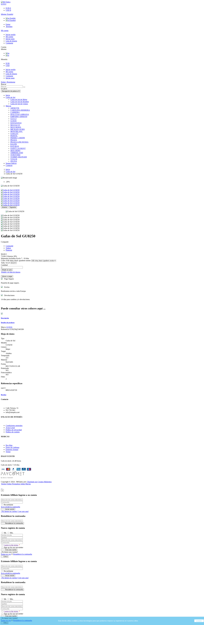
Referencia (5, 329)
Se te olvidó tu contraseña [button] (10, 507)
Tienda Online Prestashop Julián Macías (16, 484)
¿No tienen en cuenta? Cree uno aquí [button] (14, 511)
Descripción (5, 318)
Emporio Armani (12, 450)
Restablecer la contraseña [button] (22, 554)
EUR (8, 63)
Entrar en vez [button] (6, 554)
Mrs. (11, 533)
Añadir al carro (7, 270)
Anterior (4, 207)
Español (12, 20)
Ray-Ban (9, 445)
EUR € (8, 8)
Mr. (5, 533)
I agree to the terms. (11, 545)
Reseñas (3, 395)
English (12, 18)
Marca (3, 327)
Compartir (9, 246)
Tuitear (8, 248)
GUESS (9, 327)
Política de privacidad (14, 430)
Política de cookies (13, 432)
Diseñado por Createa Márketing (39, 482)
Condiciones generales (14, 426)
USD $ (8, 10)
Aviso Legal (10, 428)
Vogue (8, 452)
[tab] (102, 318)
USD (8, 65)
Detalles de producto (8, 322)
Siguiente (13, 207)
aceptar (199, 621)
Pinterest (9, 250)
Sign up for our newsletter (13, 547)
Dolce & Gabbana (12, 447)
